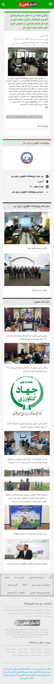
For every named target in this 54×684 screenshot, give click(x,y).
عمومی (42, 35)
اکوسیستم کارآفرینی (26, 675)
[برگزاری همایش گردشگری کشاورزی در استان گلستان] (27, 559)
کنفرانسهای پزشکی (43, 675)
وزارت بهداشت (35, 652)
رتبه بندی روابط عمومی (40, 592)
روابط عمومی (22, 649)
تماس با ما (19, 577)
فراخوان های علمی (31, 672)
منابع (7, 577)
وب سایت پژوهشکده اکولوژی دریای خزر (27, 176)
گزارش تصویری (36, 649)
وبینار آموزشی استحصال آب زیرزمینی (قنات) (30, 533)
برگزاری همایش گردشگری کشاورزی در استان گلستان (27, 563)
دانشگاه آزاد (11, 652)
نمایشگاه (47, 652)
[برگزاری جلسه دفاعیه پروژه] (27, 243)
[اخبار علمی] (27, 4)
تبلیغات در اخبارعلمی (16, 592)
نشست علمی (35, 655)
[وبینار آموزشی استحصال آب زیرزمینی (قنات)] (27, 529)
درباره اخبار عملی (36, 577)
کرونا (14, 655)
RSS (25, 585)
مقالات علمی (46, 669)
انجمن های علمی (14, 669)
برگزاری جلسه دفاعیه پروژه (37, 248)
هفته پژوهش (22, 655)
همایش (47, 649)
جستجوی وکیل (10, 675)
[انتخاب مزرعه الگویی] (27, 285)
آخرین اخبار (12, 585)
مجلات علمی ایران (27, 678)
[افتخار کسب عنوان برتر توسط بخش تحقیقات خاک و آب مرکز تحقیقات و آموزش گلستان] (27, 419)
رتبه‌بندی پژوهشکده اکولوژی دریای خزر (27, 191)
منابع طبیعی (23, 652)
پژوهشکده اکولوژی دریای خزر (24, 42)
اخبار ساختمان (9, 672)
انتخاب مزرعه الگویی (39, 290)
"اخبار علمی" (44, 629)
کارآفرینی (47, 655)
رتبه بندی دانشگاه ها (31, 669)
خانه (51, 577)
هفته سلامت (10, 649)
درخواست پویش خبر (41, 585)
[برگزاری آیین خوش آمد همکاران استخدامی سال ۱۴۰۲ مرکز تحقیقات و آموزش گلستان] (27, 363)
